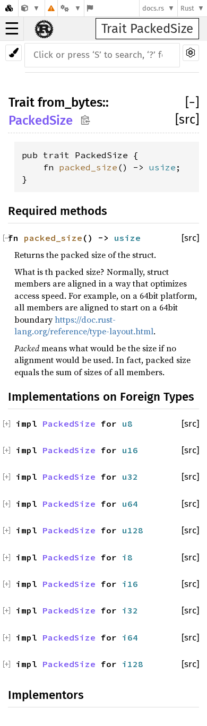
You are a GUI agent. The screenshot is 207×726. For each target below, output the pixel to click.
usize (162, 167)
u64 (130, 503)
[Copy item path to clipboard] (85, 119)
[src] (187, 119)
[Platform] (70, 8)
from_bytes (70, 102)
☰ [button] (12, 29)
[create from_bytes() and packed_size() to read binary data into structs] (30, 8)
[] (192, 102)
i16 (130, 583)
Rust (187, 8)
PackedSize (40, 120)
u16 (130, 450)
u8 (127, 423)
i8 (127, 557)
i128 (132, 664)
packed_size (88, 167)
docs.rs (153, 8)
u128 (132, 530)
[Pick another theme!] (13, 53)
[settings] (191, 53)
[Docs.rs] (9, 8)
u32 (130, 476)
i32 (130, 610)
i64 (130, 637)
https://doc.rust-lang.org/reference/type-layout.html (83, 325)
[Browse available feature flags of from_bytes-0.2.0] (90, 8)
